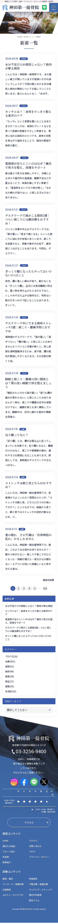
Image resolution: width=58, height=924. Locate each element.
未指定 (23, 58)
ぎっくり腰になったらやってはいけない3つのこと (28, 273)
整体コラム (34, 900)
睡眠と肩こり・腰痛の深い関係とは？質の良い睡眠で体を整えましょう (28, 383)
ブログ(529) (11, 656)
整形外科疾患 (35, 894)
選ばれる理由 (9, 846)
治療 (22, 429)
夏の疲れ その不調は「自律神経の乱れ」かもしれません (28, 537)
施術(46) (9, 671)
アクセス (33, 840)
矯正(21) (9, 681)
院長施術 (33, 878)
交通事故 (7, 889)
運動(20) (9, 686)
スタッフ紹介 (9, 851)
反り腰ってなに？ (16, 435)
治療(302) (10, 661)
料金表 (6, 856)
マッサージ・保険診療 (13, 884)
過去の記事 (48, 579)
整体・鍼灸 (8, 878)
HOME (6, 840)
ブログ (23, 105)
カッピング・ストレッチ (40, 889)
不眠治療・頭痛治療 (38, 884)
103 (45, 588)
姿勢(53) (9, 666)
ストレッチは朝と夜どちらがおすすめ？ (28, 485)
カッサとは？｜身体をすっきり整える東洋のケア (28, 113)
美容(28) (9, 676)
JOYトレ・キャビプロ (13, 894)
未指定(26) (10, 691)
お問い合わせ (35, 846)
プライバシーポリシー (39, 856)
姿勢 (22, 477)
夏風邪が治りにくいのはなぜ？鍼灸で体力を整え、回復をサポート (28, 165)
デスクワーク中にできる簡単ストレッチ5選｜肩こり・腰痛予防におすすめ (28, 327)
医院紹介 (7, 862)
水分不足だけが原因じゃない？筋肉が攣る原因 (28, 66)
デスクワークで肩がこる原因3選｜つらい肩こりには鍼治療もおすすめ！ (27, 219)
